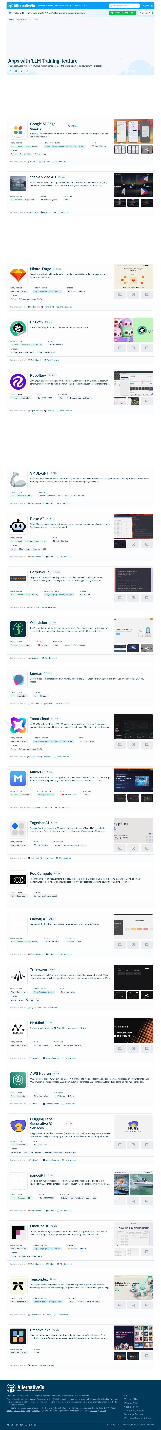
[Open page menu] (151, 6)
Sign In (146, 5)
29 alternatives (65, 858)
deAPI (32, 858)
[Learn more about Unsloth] (18, 328)
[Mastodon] (17, 1424)
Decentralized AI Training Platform (47, 1302)
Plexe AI (49, 703)
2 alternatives (62, 1315)
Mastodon (112, 1408)
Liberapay (93, 1410)
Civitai (50, 807)
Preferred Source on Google (138, 1418)
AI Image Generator (46, 795)
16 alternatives (51, 658)
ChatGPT (33, 757)
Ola (23, 1399)
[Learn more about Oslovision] (18, 629)
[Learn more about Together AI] (18, 829)
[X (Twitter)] (12, 1424)
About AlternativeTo (134, 1410)
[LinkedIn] (35, 1424)
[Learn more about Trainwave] (18, 976)
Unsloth (33, 307)
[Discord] (8, 1424)
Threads (17, 1410)
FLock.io (48, 1315)
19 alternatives (66, 557)
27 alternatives (66, 307)
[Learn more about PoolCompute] (18, 879)
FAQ (126, 1395)
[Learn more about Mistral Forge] (18, 275)
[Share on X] (16, 71)
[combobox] (124, 6)
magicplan (47, 212)
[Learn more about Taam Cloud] (18, 725)
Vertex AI (34, 1058)
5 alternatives (50, 607)
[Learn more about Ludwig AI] (18, 925)
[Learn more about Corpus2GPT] (18, 578)
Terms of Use (131, 1399)
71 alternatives (61, 162)
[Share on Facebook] (10, 71)
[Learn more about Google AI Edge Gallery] (18, 130)
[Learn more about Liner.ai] (18, 679)
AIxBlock (34, 1315)
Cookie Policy (131, 1406)
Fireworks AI (49, 307)
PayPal (103, 1410)
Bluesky (10, 1410)
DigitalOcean (35, 1007)
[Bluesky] (21, 1424)
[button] (72, 126)
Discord (77, 1408)
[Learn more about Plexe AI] (18, 525)
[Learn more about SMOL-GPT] (18, 479)
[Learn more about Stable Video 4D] (18, 183)
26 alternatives (53, 360)
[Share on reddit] (21, 71)
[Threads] (26, 1424)
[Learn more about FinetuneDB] (18, 1232)
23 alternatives (63, 757)
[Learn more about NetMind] (18, 1029)
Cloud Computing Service (43, 992)
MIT (30, 496)
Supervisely (34, 411)
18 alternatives (66, 954)
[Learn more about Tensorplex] (18, 1285)
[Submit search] (111, 6)
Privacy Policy (131, 1403)
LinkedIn (35, 1410)
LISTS (85, 6)
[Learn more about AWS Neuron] (18, 1080)
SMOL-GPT (34, 703)
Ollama (32, 162)
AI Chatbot (79, 146)
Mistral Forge (35, 360)
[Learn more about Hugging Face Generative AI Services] (18, 1125)
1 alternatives (48, 1365)
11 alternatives (66, 411)
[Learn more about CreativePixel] (18, 1336)
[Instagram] (30, 1424)
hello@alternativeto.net (58, 1408)
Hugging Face (34, 807)
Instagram (25, 1410)
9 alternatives (65, 503)
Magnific (33, 1365)
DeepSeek (47, 757)
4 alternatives (64, 703)
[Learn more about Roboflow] (18, 381)
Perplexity (46, 162)
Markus (32, 1399)
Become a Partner (133, 1414)
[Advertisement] (80, 38)
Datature (50, 411)
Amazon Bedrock (52, 1058)
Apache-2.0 (32, 146)
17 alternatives (63, 212)
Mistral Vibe (34, 607)
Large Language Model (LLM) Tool (59, 146)
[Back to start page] (22, 5)
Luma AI (32, 212)
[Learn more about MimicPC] (18, 778)
